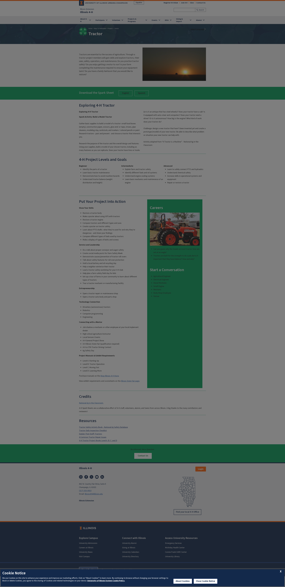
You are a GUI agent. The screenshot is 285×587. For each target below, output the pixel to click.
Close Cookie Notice (205, 581)
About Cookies (183, 581)
